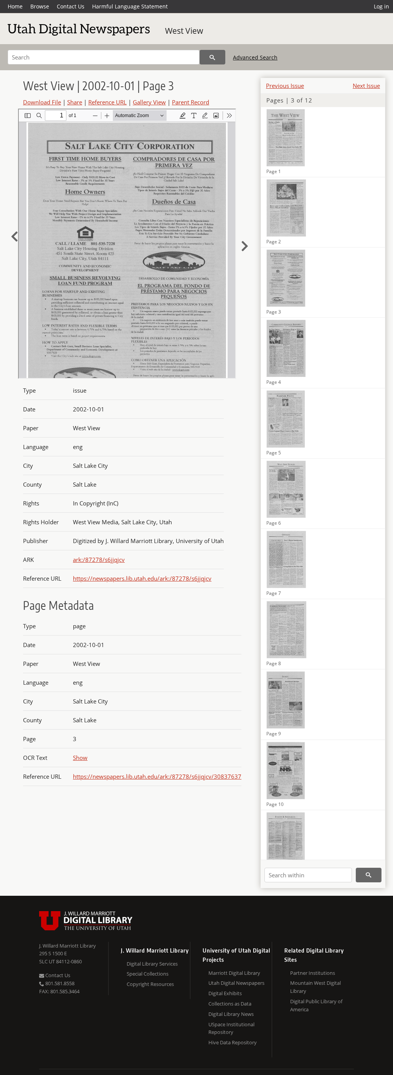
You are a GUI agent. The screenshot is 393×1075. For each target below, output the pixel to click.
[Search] (212, 57)
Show (80, 757)
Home (15, 6)
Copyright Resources (150, 984)
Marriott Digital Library (234, 972)
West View (184, 30)
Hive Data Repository (232, 1042)
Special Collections (147, 973)
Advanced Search (255, 57)
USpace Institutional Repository (231, 1028)
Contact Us (70, 6)
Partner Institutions (312, 972)
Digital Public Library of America (316, 1005)
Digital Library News (231, 1014)
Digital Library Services (152, 963)
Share (74, 102)
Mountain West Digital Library (315, 986)
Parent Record (190, 102)
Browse (39, 6)
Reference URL (107, 102)
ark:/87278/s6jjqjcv (99, 559)
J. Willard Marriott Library (67, 945)
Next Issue (366, 85)
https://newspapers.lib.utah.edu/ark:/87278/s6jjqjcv (142, 578)
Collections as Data (229, 1003)
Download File (42, 102)
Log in (381, 6)
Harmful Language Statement (130, 6)
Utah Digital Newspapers (236, 982)
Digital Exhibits (225, 993)
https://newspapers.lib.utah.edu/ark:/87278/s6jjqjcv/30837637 (157, 776)
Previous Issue (285, 85)
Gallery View (149, 102)
